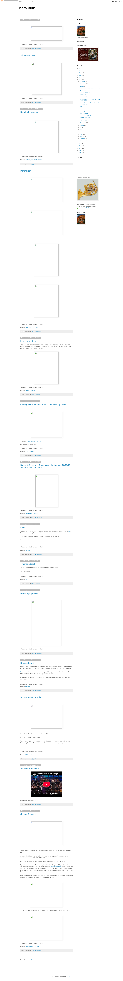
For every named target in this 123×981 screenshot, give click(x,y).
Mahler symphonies (29, 593)
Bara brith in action (29, 112)
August (82, 125)
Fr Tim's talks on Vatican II (33, 441)
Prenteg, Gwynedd (30, 390)
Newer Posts (24, 957)
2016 (80, 70)
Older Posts (69, 957)
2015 (80, 73)
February (82, 138)
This (21, 672)
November (83, 84)
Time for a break (27, 564)
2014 (80, 75)
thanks (23, 527)
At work (27, 686)
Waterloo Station (30, 755)
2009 (80, 148)
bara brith (27, 8)
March (82, 136)
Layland (27, 550)
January (82, 141)
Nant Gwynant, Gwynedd (32, 946)
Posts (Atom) (30, 960)
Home (47, 957)
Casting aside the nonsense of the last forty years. (43, 404)
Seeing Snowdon (28, 814)
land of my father (28, 341)
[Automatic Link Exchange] (84, 208)
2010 (80, 146)
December (83, 81)
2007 (80, 152)
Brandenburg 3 (27, 663)
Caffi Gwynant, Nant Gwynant (33, 159)
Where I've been (27, 55)
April (81, 134)
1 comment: (38, 394)
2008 (80, 150)
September (83, 123)
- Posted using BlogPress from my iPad (90, 88)
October (82, 86)
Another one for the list (30, 697)
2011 (80, 143)
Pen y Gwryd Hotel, (56, 866)
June (81, 129)
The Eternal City (29, 451)
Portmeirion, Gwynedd (31, 327)
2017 (80, 68)
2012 (80, 79)
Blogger (68, 976)
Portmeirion (25, 171)
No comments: (38, 48)
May (81, 132)
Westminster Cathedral (31, 513)
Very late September (29, 768)
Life (26, 579)
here (69, 531)
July (81, 127)
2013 (80, 77)
